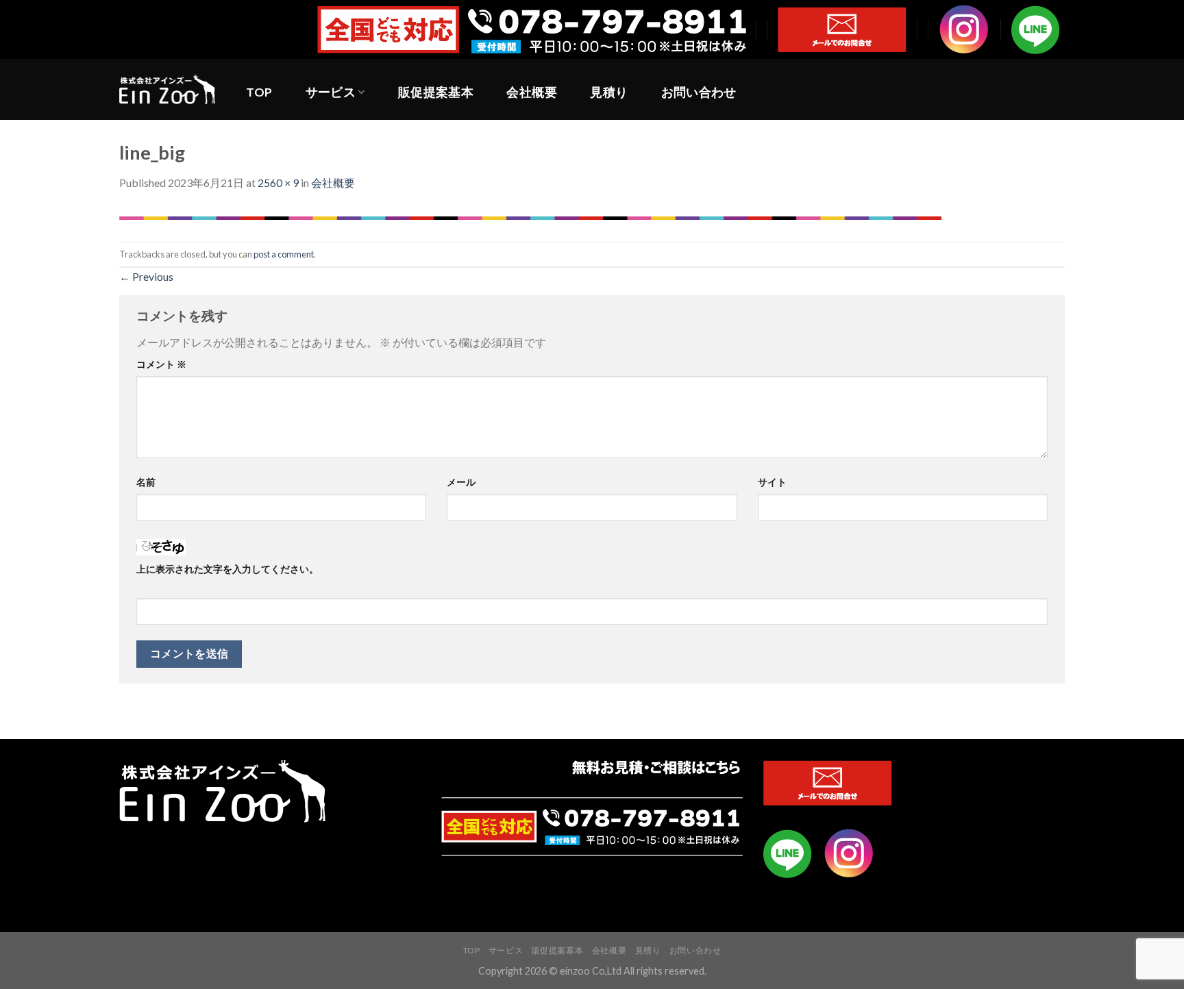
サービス (331, 92)
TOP (259, 92)
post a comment (284, 254)
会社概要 (531, 92)
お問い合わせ (699, 92)
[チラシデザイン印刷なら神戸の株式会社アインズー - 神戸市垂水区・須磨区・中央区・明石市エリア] (167, 89)
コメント (161, 364)
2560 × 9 (278, 182)
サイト (772, 482)
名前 (146, 482)
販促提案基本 (435, 92)
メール (461, 482)
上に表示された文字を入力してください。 (227, 569)
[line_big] (530, 216)
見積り (609, 92)
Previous (146, 276)
